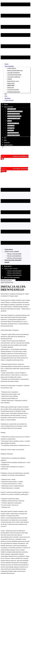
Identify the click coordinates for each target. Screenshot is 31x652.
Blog (6, 96)
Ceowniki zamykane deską (14, 74)
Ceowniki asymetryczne (13, 91)
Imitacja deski (10, 83)
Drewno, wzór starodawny (14, 255)
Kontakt (7, 262)
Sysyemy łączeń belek (13, 89)
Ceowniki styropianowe (13, 72)
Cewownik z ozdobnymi (13, 77)
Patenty (7, 64)
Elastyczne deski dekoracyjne (15, 70)
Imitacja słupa (10, 85)
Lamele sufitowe (11, 68)
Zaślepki (9, 79)
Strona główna (9, 249)
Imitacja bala (10, 87)
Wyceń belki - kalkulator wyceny (14, 169)
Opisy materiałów (9, 66)
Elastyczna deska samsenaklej (13, 260)
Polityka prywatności (9, 631)
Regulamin (7, 98)
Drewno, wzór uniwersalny (14, 253)
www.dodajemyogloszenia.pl (21, 642)
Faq (6, 94)
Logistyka (6, 633)
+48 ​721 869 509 (6, 172)
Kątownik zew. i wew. (13, 81)
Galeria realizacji (9, 100)
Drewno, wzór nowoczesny (14, 258)
